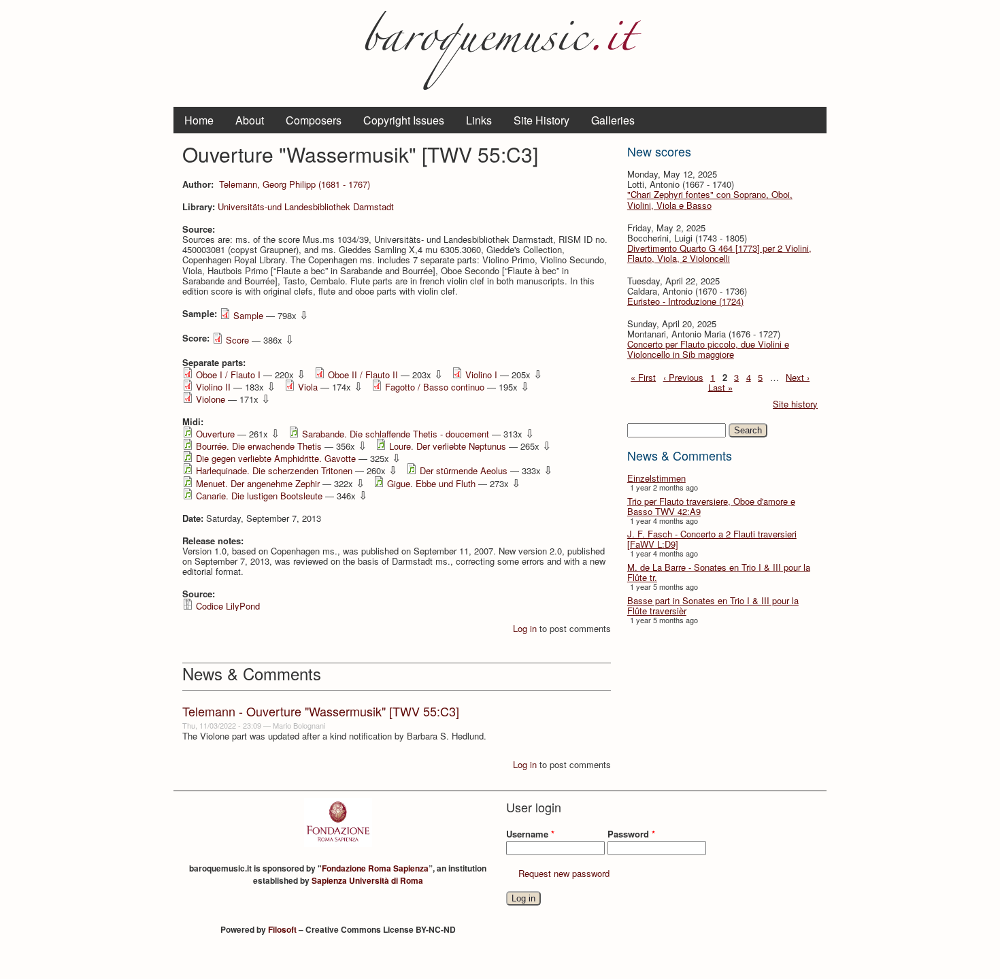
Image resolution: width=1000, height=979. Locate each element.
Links (479, 120)
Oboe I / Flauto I (228, 374)
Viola (308, 386)
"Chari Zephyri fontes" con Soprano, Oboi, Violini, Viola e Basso (710, 199)
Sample (248, 315)
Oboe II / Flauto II (363, 374)
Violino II (213, 386)
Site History (541, 120)
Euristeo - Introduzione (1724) (685, 301)
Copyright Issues (403, 120)
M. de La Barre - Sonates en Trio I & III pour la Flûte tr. (718, 572)
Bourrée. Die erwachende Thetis (259, 445)
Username (530, 834)
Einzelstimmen (656, 478)
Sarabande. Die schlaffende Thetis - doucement (395, 433)
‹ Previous (683, 376)
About (249, 120)
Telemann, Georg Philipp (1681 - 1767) (294, 184)
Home (199, 120)
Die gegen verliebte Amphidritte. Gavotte (276, 458)
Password (631, 834)
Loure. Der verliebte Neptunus (447, 445)
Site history (795, 403)
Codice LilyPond (228, 605)
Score (237, 339)
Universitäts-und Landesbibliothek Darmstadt (306, 206)
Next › (798, 376)
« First (643, 376)
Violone (210, 399)
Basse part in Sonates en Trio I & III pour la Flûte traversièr (713, 605)
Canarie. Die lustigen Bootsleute (259, 495)
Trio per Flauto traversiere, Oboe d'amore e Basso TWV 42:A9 (711, 506)
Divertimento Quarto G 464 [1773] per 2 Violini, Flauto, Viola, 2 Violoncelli (719, 253)
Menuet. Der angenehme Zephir (258, 483)
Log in (525, 628)
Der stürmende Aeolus (463, 470)
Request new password (564, 873)
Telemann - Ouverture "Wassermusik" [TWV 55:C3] (320, 711)
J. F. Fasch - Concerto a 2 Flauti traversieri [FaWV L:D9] (712, 539)
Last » (720, 386)
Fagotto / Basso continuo (434, 386)
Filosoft (282, 929)
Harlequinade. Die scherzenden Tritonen (274, 470)
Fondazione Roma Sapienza (375, 868)
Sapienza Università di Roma (367, 880)
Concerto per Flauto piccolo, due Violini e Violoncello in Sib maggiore (708, 349)
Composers (313, 120)
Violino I (481, 374)
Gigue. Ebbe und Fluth (431, 483)
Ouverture (215, 433)
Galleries (613, 120)
